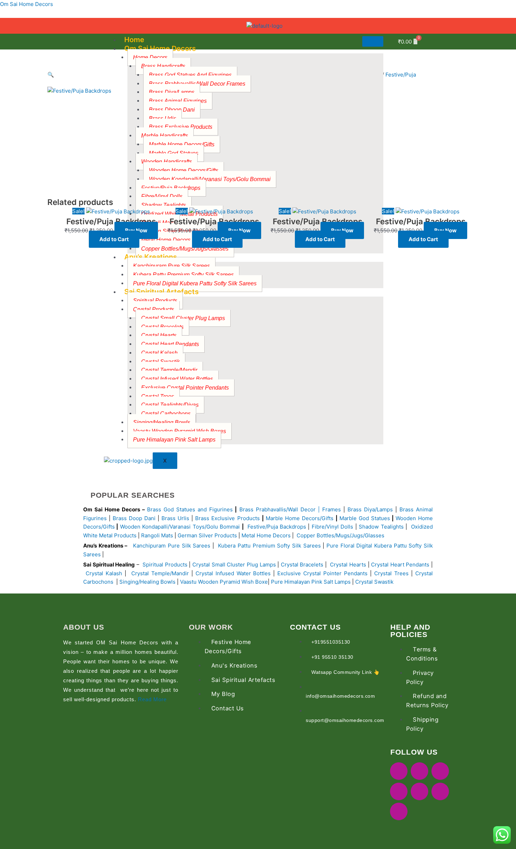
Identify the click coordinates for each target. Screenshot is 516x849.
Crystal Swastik (375, 581)
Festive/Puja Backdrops (276, 526)
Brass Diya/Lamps (370, 509)
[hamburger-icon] (372, 41)
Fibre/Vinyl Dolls (332, 526)
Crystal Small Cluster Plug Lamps (183, 318)
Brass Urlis (175, 518)
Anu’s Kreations (150, 257)
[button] (152, 75)
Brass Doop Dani (134, 518)
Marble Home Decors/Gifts (181, 144)
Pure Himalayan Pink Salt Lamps (174, 440)
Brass (247, 509)
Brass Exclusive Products (227, 518)
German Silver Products (207, 535)
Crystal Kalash (159, 353)
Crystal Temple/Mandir (160, 573)
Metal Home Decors (265, 535)
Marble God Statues (364, 518)
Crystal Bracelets (302, 564)
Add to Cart (114, 239)
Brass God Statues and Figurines (190, 509)
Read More (152, 699)
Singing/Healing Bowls (161, 422)
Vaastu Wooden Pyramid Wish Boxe (224, 581)
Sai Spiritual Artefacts (161, 291)
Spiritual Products (165, 564)
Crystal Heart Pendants (400, 564)
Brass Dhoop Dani (172, 110)
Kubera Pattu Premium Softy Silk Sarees (269, 545)
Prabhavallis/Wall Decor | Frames (298, 509)
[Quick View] (85, 239)
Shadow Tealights (380, 526)
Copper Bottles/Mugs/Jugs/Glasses (185, 249)
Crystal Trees (391, 573)
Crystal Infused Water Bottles (233, 573)
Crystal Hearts (348, 564)
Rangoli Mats (156, 535)
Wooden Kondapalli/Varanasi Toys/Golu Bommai (210, 179)
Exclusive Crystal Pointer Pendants (185, 388)
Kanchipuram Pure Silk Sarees (171, 545)
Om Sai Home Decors (26, 4)
